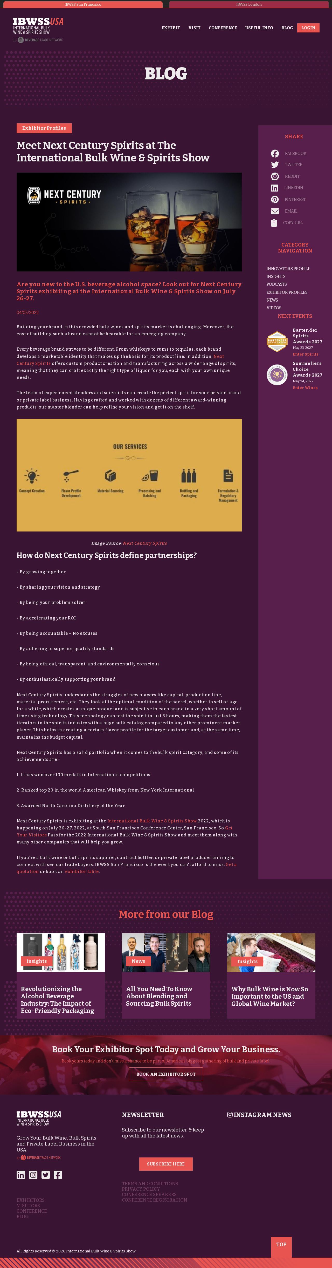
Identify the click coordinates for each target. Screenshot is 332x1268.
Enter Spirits (306, 354)
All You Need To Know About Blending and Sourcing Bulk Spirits (159, 996)
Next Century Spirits (145, 543)
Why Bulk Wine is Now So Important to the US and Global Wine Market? (269, 996)
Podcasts (277, 284)
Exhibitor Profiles (44, 128)
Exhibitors (31, 1200)
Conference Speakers (149, 1194)
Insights (276, 276)
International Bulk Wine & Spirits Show (152, 821)
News (272, 300)
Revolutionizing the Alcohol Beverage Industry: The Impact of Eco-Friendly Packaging (57, 999)
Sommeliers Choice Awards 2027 (308, 369)
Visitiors (28, 1206)
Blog (287, 27)
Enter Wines (305, 388)
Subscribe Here (166, 1164)
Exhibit (171, 27)
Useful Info (259, 27)
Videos (274, 307)
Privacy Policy (141, 1189)
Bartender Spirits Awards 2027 (308, 336)
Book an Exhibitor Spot (166, 1074)
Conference (223, 27)
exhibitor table (82, 871)
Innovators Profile (288, 268)
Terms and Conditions (150, 1184)
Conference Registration (154, 1200)
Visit (194, 27)
